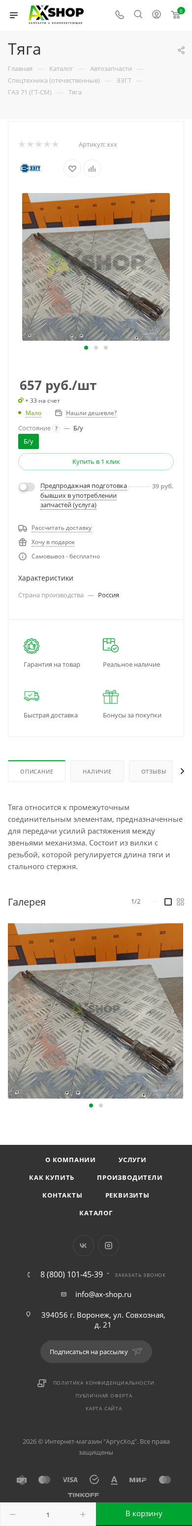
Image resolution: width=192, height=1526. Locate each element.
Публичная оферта (103, 1395)
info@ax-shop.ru (103, 1294)
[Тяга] (96, 266)
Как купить (51, 1177)
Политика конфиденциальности (104, 1382)
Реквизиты (127, 1195)
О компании (70, 1159)
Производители (129, 1177)
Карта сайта (104, 1408)
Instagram (108, 1245)
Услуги (133, 1159)
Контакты (62, 1195)
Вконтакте (83, 1245)
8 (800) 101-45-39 (71, 1274)
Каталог (96, 1212)
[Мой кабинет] (156, 15)
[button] (86, 347)
